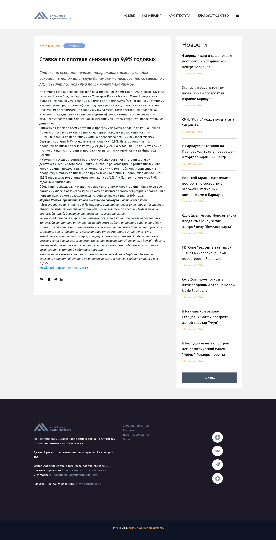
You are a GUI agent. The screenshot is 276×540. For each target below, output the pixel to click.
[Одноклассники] (49, 279)
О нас (126, 439)
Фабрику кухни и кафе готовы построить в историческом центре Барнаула (207, 64)
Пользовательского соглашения (84, 470)
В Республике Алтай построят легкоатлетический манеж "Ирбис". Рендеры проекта (206, 352)
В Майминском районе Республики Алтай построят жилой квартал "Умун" (205, 320)
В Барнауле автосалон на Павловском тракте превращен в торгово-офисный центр (208, 154)
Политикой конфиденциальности (75, 475)
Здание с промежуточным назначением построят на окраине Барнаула (203, 96)
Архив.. (209, 377)
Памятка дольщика (136, 434)
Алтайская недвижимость (146, 528)
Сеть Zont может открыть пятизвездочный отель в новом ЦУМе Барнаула (208, 288)
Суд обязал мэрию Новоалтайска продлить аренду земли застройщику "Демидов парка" (209, 224)
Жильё (129, 15)
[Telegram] (56, 279)
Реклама (129, 430)
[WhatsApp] (62, 279)
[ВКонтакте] (42, 279)
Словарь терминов (136, 425)
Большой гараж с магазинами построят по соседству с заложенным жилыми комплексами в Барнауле (206, 189)
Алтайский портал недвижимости (63, 268)
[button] (237, 15)
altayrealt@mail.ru (88, 484)
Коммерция (151, 15)
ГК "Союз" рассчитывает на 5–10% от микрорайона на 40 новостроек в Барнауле (206, 256)
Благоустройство (213, 15)
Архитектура (179, 15)
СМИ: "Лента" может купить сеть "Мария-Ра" (208, 125)
